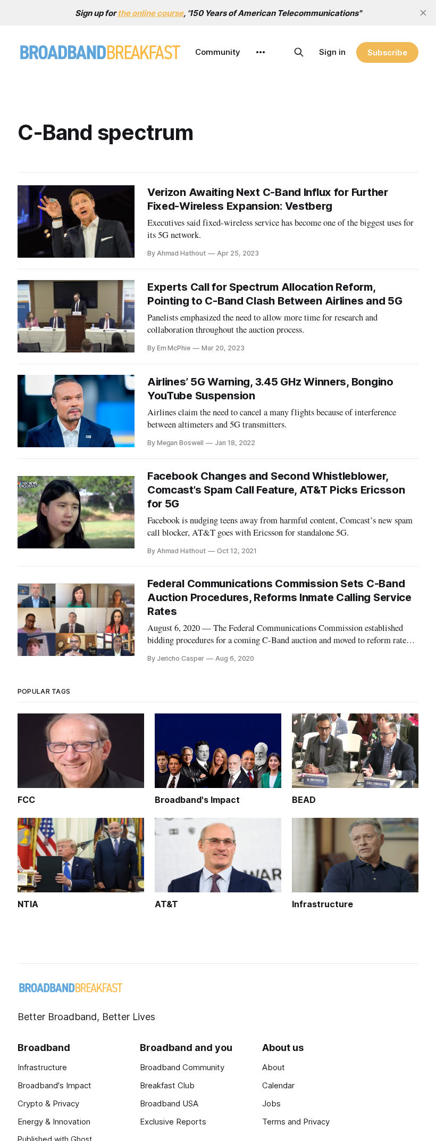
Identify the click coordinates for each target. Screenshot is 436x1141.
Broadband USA (169, 1103)
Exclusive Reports (173, 1122)
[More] (260, 52)
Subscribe (387, 52)
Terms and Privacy (296, 1122)
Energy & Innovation (54, 1122)
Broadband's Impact (54, 1085)
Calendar (278, 1085)
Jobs (271, 1103)
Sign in (332, 52)
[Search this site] (298, 52)
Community (217, 52)
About (273, 1067)
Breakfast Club (167, 1085)
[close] (423, 12)
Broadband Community (182, 1067)
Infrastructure (42, 1067)
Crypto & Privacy (48, 1103)
